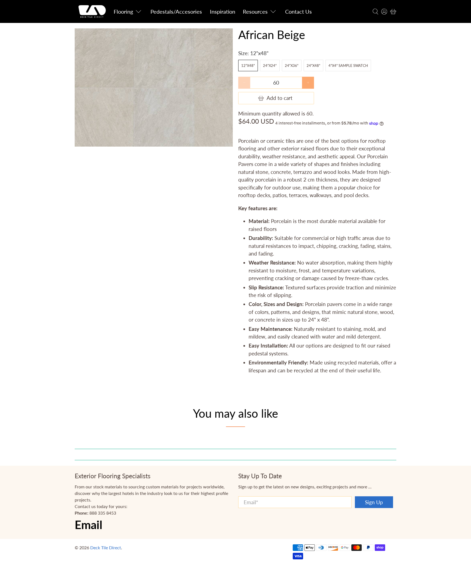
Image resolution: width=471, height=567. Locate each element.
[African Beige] (154, 87)
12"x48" (248, 65)
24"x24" (270, 65)
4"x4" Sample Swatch (348, 65)
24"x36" (291, 65)
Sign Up (374, 502)
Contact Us (298, 11)
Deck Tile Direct (105, 547)
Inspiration (222, 11)
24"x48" (313, 65)
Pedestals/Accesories (176, 11)
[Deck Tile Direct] (92, 11)
